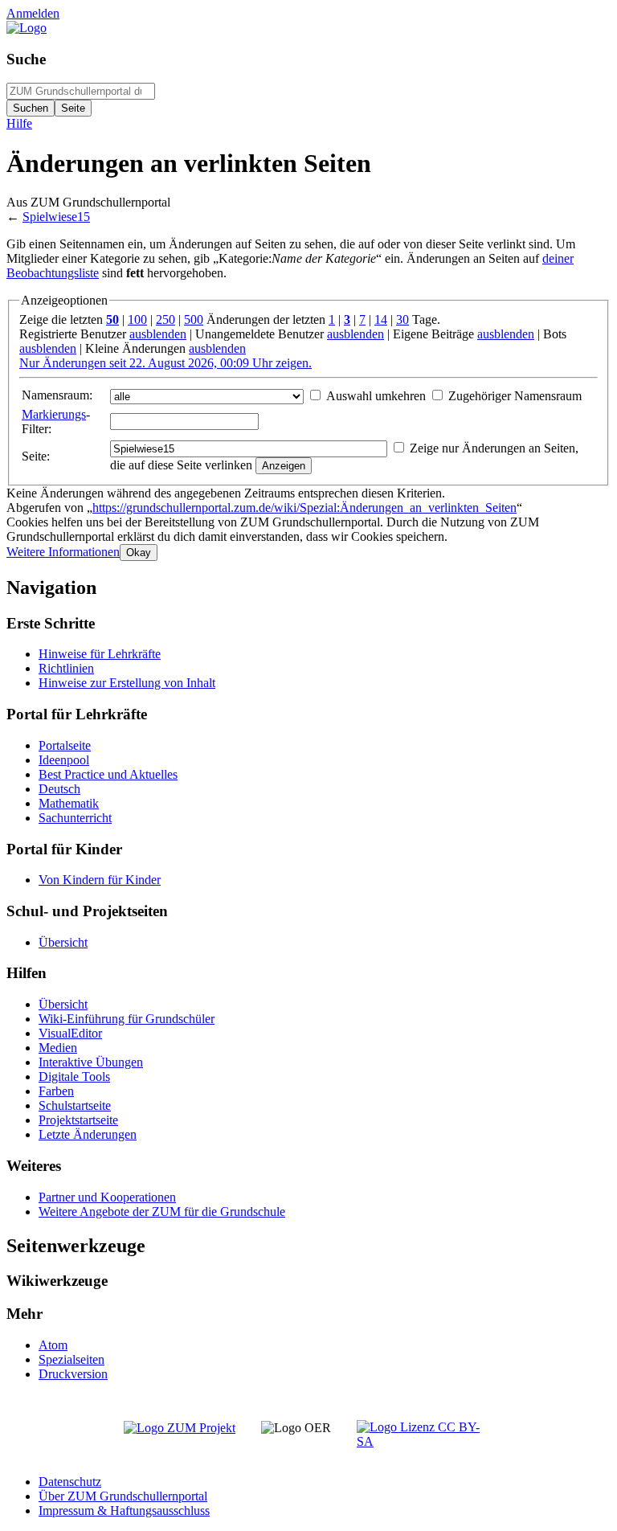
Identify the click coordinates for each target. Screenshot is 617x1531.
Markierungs (54, 414)
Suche (26, 59)
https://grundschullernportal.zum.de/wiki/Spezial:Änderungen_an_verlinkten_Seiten (304, 507)
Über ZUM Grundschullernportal (123, 1496)
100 (137, 319)
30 (402, 319)
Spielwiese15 (56, 216)
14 (380, 319)
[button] (63, 552)
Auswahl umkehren (376, 396)
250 (165, 319)
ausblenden (157, 334)
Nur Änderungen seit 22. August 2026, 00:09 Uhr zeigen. (165, 363)
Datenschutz (70, 1481)
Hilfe (19, 123)
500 (193, 319)
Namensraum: (57, 395)
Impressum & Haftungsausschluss (124, 1510)
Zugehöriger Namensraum (515, 396)
